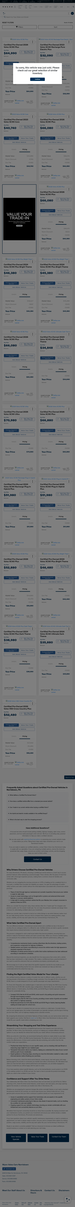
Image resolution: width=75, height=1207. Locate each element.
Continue (37, 79)
